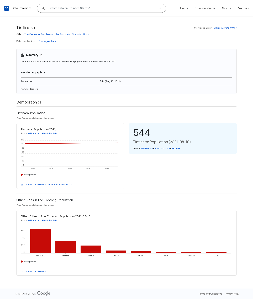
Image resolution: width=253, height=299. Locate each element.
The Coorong (32, 34)
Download (28, 184)
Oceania (76, 34)
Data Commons (21, 8)
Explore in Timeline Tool (61, 184)
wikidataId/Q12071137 (225, 27)
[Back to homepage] (6, 8)
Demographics (47, 41)
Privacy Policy (232, 293)
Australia (65, 34)
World (86, 34)
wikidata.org (34, 133)
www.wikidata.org (29, 89)
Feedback (243, 8)
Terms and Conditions (210, 293)
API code (42, 184)
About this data (49, 133)
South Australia (50, 34)
